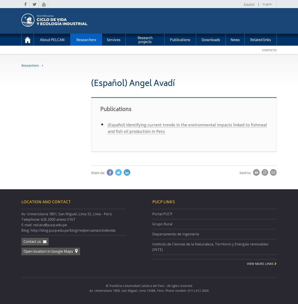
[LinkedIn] (127, 172)
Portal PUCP (162, 214)
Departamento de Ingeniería (175, 234)
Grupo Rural (162, 224)
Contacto (269, 50)
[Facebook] (110, 172)
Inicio (28, 40)
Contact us (33, 241)
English (267, 4)
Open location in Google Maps (49, 251)
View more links (260, 264)
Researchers (30, 65)
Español (249, 4)
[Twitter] (119, 172)
